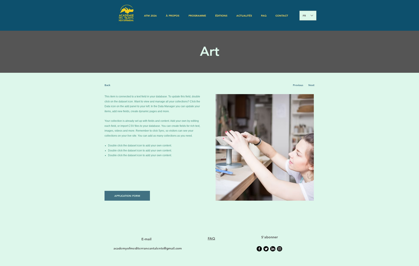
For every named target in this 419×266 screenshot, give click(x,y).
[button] (172, 15)
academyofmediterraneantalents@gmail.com (147, 248)
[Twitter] (266, 248)
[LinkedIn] (272, 248)
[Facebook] (259, 248)
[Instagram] (279, 248)
